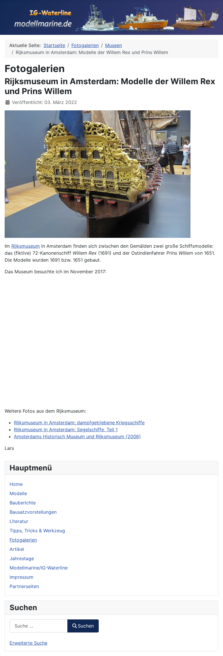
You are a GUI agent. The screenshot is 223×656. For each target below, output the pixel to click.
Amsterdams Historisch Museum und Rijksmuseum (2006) (77, 436)
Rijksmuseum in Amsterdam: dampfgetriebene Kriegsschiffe (79, 422)
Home (16, 484)
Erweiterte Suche (28, 643)
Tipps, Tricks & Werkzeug (37, 530)
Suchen (86, 626)
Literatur (19, 521)
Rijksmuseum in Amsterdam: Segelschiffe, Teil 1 (66, 429)
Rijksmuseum (25, 246)
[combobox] (39, 625)
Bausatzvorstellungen (33, 512)
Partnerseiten (24, 586)
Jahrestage (22, 558)
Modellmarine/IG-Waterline (39, 568)
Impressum (21, 577)
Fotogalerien (23, 540)
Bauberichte (23, 503)
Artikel (17, 549)
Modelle (18, 493)
